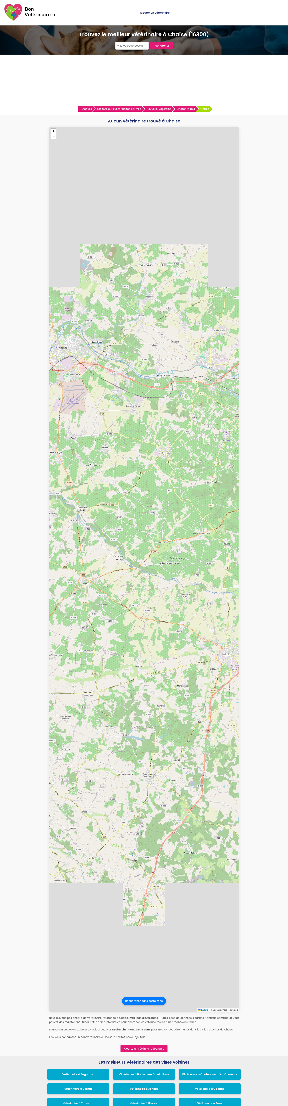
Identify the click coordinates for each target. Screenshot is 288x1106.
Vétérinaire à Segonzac (78, 1074)
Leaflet (204, 1009)
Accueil (87, 109)
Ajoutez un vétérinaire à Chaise (144, 1049)
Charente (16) (186, 109)
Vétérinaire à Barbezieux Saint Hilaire (144, 1074)
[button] (53, 131)
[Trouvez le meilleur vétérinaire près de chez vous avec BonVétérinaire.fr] (30, 20)
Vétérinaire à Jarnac (78, 1089)
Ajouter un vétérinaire (155, 13)
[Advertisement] (144, 81)
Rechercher (161, 46)
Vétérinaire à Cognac (209, 1089)
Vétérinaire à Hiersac (144, 1103)
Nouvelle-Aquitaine (158, 109)
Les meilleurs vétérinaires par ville (119, 109)
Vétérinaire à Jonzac (144, 1089)
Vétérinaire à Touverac (78, 1103)
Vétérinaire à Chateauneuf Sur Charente (209, 1074)
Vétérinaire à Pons (209, 1103)
